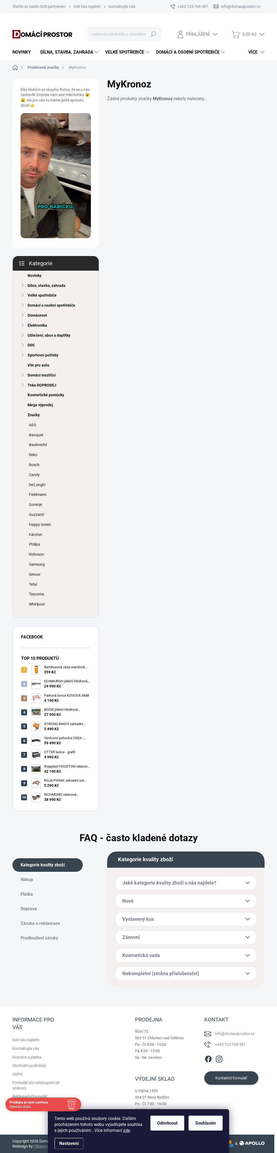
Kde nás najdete (87, 6)
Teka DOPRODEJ (42, 385)
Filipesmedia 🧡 (47, 1146)
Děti (31, 345)
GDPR (17, 1074)
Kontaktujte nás (121, 6)
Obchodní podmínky (29, 1065)
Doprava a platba (26, 1057)
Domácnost (37, 315)
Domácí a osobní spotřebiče (51, 305)
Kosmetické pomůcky (46, 395)
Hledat (153, 34)
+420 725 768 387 (230, 1044)
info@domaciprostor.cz (235, 1033)
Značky (34, 415)
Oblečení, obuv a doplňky (49, 335)
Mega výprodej (40, 405)
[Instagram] (219, 1058)
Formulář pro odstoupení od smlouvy (35, 1085)
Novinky (34, 275)
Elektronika (37, 325)
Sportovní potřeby (43, 355)
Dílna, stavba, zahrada (46, 285)
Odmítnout (167, 1123)
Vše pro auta (38, 365)
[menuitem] (23, 52)
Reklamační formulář (29, 1096)
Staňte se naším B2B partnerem (38, 6)
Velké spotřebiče (42, 295)
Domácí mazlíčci (42, 375)
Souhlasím (205, 1123)
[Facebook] (208, 1058)
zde (126, 1130)
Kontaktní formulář (231, 1078)
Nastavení (69, 1143)
